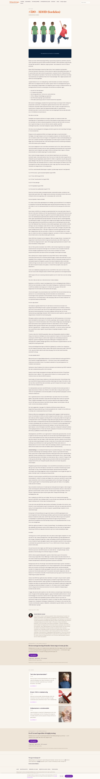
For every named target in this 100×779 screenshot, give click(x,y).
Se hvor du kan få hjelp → (34, 763)
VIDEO (58, 1)
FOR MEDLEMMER (35, 1)
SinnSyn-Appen (63, 1)
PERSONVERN (55, 769)
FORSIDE (22, 1)
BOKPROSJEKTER (24, 769)
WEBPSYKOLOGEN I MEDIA (44, 769)
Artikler (31, 8)
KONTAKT (53, 1)
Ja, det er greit (69, 776)
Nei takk (61, 776)
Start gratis (33, 655)
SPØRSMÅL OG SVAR (33, 769)
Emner (21, 3)
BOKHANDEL (28, 1)
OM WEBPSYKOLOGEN (45, 1)
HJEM (17, 769)
